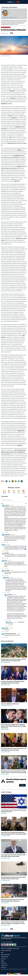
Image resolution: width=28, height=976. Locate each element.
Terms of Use (4, 963)
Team (2, 952)
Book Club (3, 958)
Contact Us (3, 967)
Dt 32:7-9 (15, 143)
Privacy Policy (4, 965)
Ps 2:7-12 (20, 143)
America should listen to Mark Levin (10, 703)
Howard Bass (5, 17)
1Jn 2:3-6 (4, 157)
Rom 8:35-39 (15, 157)
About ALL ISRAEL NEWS (6, 950)
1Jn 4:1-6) (9, 103)
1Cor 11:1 (9, 157)
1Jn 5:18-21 (14, 168)
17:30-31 (5, 128)
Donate (2, 960)
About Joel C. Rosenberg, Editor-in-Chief (10, 948)
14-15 (23, 166)
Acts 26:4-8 (7, 454)
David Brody (3, 813)
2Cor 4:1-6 (8, 168)
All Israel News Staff (5, 662)
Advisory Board (4, 956)
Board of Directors (5, 954)
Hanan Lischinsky (5, 729)
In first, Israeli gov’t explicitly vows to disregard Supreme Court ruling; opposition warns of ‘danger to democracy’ (13, 726)
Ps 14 (22, 238)
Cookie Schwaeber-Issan (6, 705)
